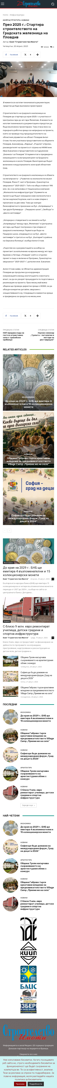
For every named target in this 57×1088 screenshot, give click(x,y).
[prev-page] (5, 530)
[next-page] (9, 530)
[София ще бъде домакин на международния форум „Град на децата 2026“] (28, 497)
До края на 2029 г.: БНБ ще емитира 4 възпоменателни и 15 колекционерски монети (28, 404)
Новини (25, 20)
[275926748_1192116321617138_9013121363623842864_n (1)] (28, 953)
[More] (37, 55)
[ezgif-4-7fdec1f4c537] (28, 1001)
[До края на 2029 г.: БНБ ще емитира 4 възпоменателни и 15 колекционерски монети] (28, 382)
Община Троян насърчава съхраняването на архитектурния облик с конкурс (37, 660)
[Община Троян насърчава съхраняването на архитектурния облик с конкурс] (10, 661)
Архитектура (26, 768)
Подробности (35, 1084)
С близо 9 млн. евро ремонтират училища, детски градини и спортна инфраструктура (26, 630)
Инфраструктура (17, 15)
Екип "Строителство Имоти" (24, 42)
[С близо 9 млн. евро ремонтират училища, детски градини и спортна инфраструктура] (28, 610)
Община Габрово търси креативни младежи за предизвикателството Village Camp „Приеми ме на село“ (29, 461)
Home (5, 15)
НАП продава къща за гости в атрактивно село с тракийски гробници (13, 336)
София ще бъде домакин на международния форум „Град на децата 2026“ (28, 518)
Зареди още (27, 805)
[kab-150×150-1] (28, 929)
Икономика (28, 397)
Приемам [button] (20, 1084)
